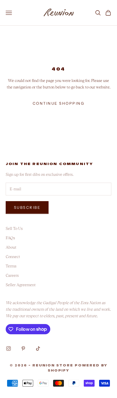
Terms (11, 266)
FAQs (10, 238)
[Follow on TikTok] (38, 348)
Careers (12, 275)
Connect (13, 256)
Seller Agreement (21, 284)
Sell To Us (14, 228)
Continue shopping (58, 103)
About (11, 247)
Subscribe (27, 207)
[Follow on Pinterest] (23, 348)
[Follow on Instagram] (8, 348)
